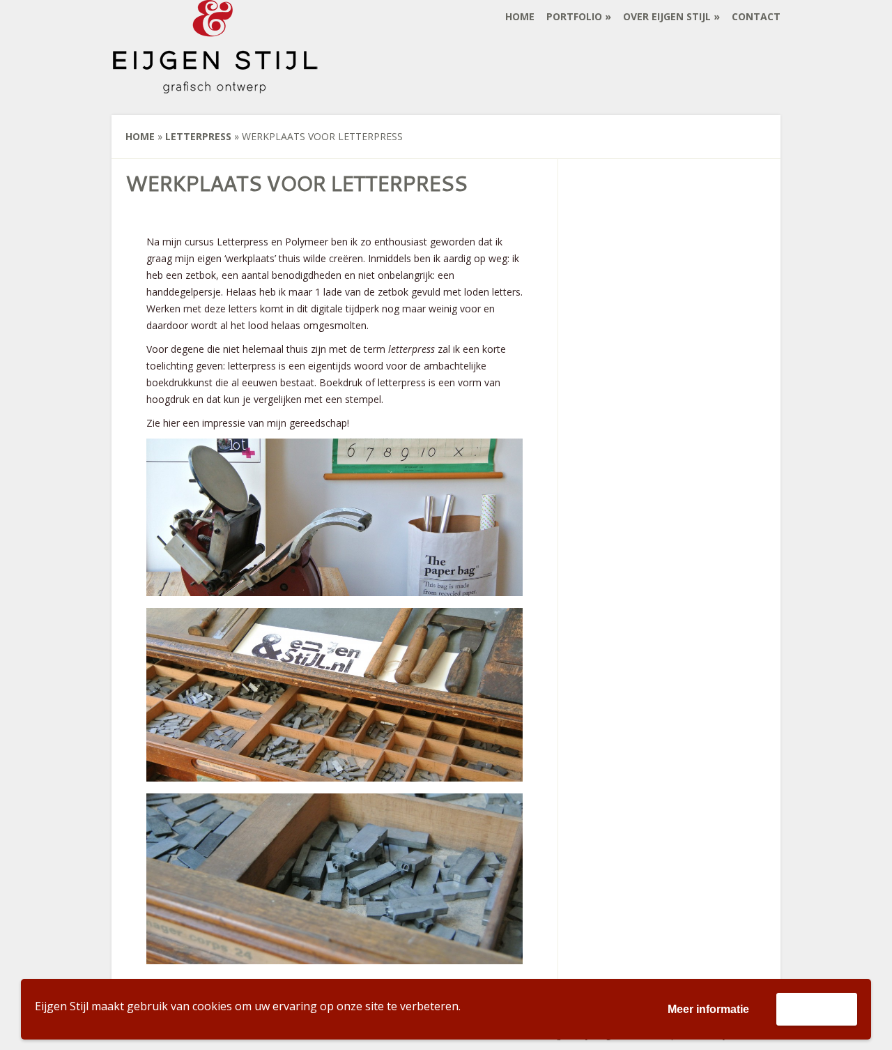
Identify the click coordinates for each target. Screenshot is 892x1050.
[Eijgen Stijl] (216, 85)
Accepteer (817, 1008)
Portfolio (574, 16)
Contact (756, 16)
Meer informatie (708, 1009)
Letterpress (198, 136)
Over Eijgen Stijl (667, 16)
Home (520, 16)
